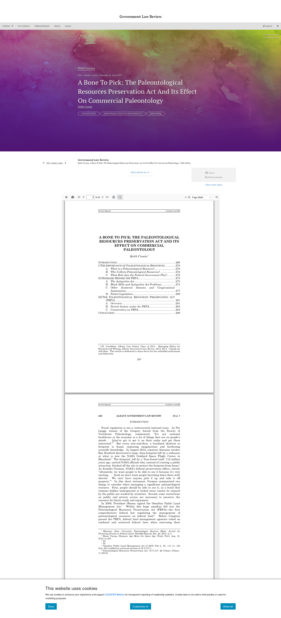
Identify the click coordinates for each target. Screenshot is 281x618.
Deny (52, 606)
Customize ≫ (142, 606)
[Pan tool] (113, 197)
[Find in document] (217, 197)
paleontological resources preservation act (123, 113)
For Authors (24, 26)
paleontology (156, 113)
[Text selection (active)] (120, 197)
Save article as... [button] (140, 172)
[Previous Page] (84, 197)
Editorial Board (42, 26)
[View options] (66, 197)
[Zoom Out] (186, 197)
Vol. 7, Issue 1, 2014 (88, 75)
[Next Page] (103, 197)
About (57, 26)
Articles (6, 26)
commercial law (88, 113)
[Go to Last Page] (107, 197)
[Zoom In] (189, 197)
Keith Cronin (85, 106)
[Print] (73, 197)
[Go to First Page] (79, 197)
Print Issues (86, 68)
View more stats (213, 184)
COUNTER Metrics (114, 594)
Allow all (229, 606)
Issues (68, 26)
